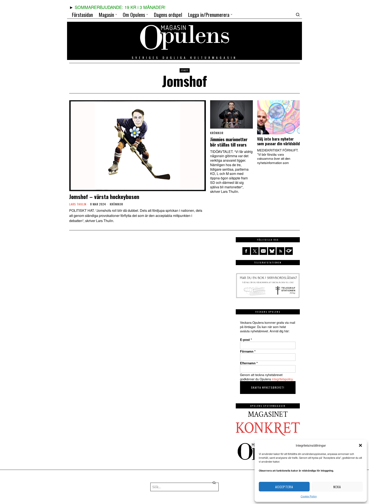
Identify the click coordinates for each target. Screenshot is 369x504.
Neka (337, 486)
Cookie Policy (309, 496)
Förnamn (248, 351)
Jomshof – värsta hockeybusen (104, 196)
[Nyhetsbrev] (289, 251)
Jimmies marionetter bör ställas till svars (228, 142)
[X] (255, 251)
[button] (360, 445)
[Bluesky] (272, 251)
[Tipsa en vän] (263, 251)
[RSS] (280, 251)
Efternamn (249, 363)
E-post (246, 339)
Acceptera (284, 486)
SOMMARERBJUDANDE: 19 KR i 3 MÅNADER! (120, 7)
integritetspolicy (282, 379)
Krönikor (116, 204)
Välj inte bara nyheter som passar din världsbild (278, 141)
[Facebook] (246, 251)
